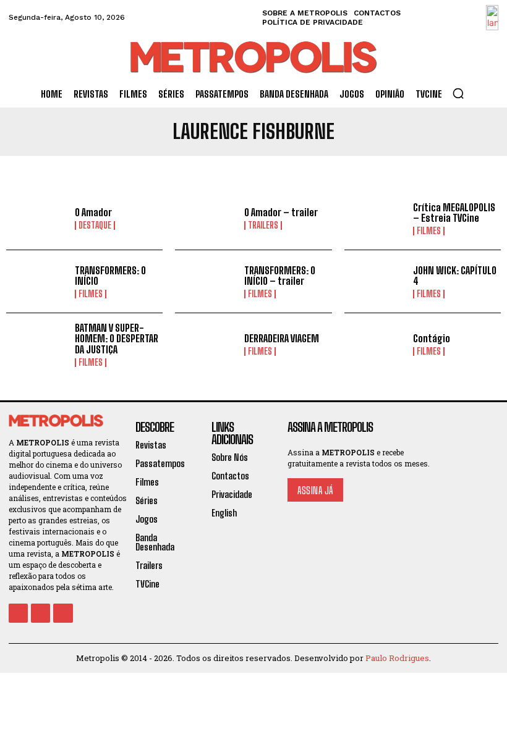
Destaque (95, 225)
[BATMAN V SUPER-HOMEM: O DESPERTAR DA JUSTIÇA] (37, 344)
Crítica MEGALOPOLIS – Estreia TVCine (454, 212)
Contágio (431, 338)
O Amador (93, 212)
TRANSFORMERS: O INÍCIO (110, 275)
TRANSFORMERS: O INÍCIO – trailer (279, 275)
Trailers (263, 225)
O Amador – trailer (281, 212)
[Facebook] (18, 613)
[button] (458, 93)
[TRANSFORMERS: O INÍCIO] (37, 281)
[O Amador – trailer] (206, 218)
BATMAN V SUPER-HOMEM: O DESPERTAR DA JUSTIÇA (116, 338)
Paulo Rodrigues (397, 658)
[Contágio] (375, 344)
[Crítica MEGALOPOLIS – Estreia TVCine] (375, 218)
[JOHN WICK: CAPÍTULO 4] (375, 281)
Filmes (429, 231)
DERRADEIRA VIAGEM (281, 338)
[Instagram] (40, 613)
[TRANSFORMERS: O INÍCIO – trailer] (206, 281)
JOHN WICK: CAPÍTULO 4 (454, 275)
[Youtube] (62, 613)
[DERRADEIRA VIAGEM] (206, 344)
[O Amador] (37, 218)
